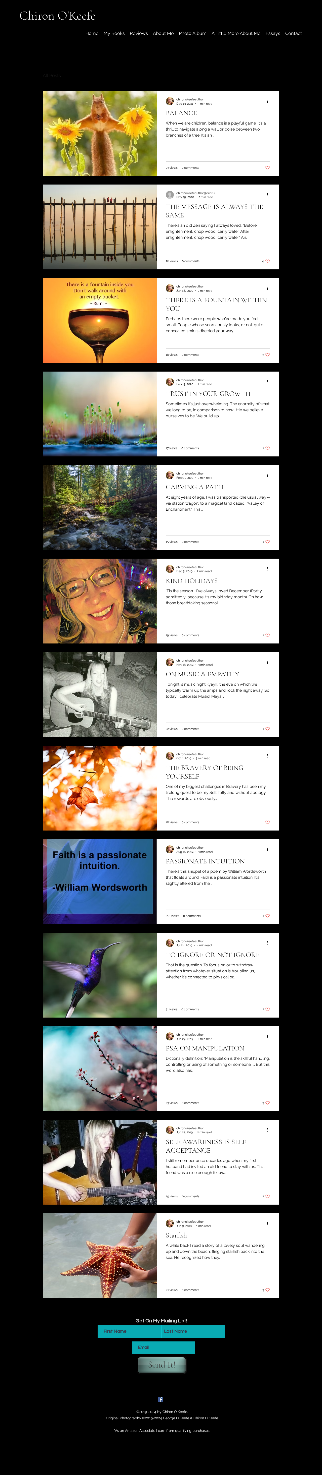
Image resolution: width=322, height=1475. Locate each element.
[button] (272, 76)
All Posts (52, 75)
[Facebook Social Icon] (160, 1399)
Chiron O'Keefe (57, 15)
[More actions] (269, 101)
